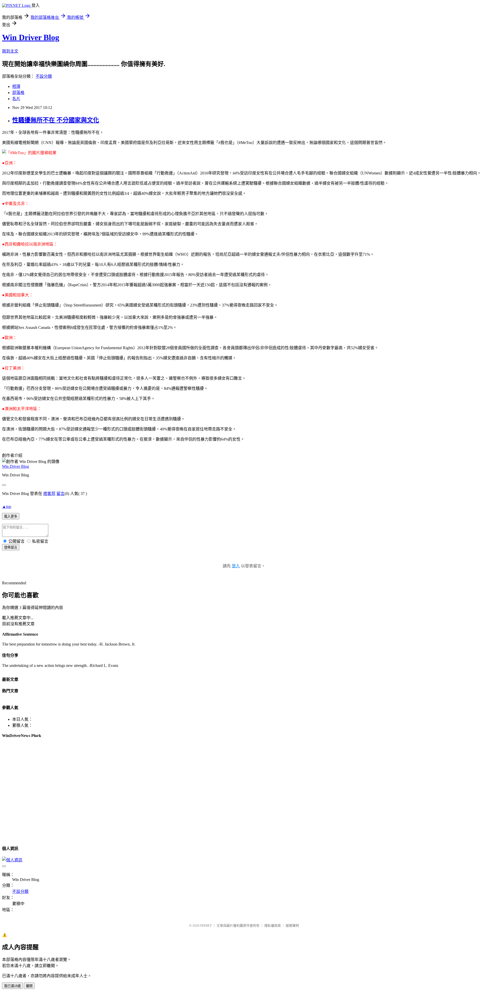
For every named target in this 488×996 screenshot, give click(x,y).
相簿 (16, 86)
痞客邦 (49, 493)
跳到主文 (10, 51)
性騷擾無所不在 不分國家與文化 (55, 120)
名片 (16, 99)
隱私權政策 (272, 925)
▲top (6, 506)
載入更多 (10, 516)
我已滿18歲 (12, 986)
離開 (29, 986)
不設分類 (44, 76)
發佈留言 (10, 547)
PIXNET (206, 925)
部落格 (18, 92)
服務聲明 (292, 925)
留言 (60, 493)
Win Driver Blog (30, 37)
